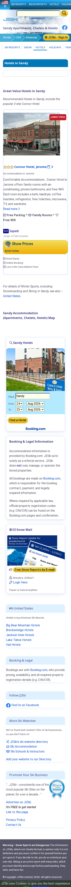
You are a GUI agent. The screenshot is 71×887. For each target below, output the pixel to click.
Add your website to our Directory (28, 759)
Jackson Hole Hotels (20, 635)
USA (18, 37)
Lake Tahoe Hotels (18, 640)
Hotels (7, 37)
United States (11, 296)
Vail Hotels (13, 644)
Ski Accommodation (23, 746)
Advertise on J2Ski (18, 802)
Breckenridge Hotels (20, 630)
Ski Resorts (12, 47)
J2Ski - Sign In (57, 37)
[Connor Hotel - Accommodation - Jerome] (31, 134)
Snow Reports (38, 4)
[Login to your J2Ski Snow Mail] (35, 550)
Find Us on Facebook (25, 705)
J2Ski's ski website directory (28, 742)
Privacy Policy (15, 820)
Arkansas (31, 37)
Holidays (55, 47)
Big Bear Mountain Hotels (23, 625)
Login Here (19, 582)
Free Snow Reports (35, 569)
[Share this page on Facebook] (64, 29)
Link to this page (17, 812)
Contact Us (13, 825)
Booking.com (38, 670)
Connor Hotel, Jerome (30, 167)
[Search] (64, 13)
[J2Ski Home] (10, 20)
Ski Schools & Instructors (27, 751)
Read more (10, 209)
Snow (27, 47)
